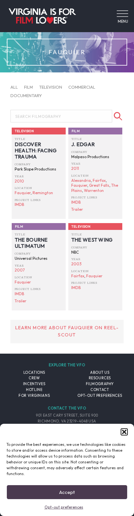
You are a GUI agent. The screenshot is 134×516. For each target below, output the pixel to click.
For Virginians (34, 395)
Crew (34, 378)
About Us (99, 372)
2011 (75, 168)
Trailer (77, 209)
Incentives (34, 384)
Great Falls (99, 185)
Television (50, 87)
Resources (100, 378)
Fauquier (23, 192)
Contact (99, 389)
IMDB (19, 204)
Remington (43, 192)
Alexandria (81, 180)
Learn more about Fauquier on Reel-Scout (67, 331)
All (14, 87)
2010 (19, 181)
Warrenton (94, 190)
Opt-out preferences (64, 507)
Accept (67, 492)
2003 (76, 263)
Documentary (26, 95)
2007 (20, 270)
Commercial (81, 87)
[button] (124, 432)
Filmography (100, 384)
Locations (34, 372)
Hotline (34, 389)
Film (28, 87)
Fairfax (99, 180)
